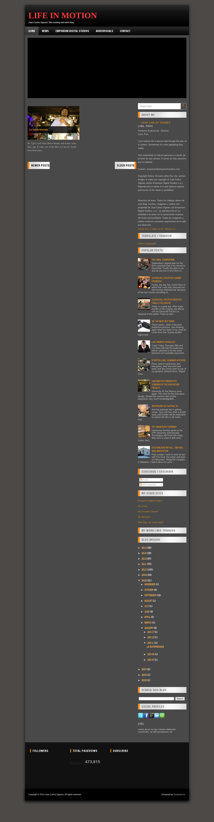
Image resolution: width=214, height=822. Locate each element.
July (146, 606)
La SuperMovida (38, 129)
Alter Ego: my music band (150, 522)
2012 (144, 558)
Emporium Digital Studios (72, 31)
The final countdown (163, 259)
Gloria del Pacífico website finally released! (167, 301)
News (45, 31)
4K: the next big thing (163, 321)
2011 (144, 564)
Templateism (179, 794)
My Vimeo (143, 506)
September (150, 595)
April (147, 617)
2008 (144, 580)
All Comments (149, 484)
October (149, 589)
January (149, 627)
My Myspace (144, 517)
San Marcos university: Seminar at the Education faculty (165, 384)
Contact (125, 31)
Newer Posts (40, 165)
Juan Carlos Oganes (156, 122)
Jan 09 (151, 654)
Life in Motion (62, 15)
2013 (144, 553)
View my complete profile (157, 229)
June (147, 611)
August (148, 600)
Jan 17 (150, 632)
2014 (144, 547)
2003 (144, 680)
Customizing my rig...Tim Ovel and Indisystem (167, 449)
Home (31, 31)
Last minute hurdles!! (163, 342)
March (148, 622)
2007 (144, 669)
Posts (145, 480)
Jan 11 (150, 642)
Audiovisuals (104, 31)
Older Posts (126, 165)
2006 (144, 674)
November (150, 584)
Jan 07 (150, 659)
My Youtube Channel (148, 511)
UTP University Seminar (164, 427)
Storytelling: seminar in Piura (168, 360)
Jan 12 (150, 637)
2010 (144, 569)
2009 (144, 575)
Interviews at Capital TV (165, 406)
